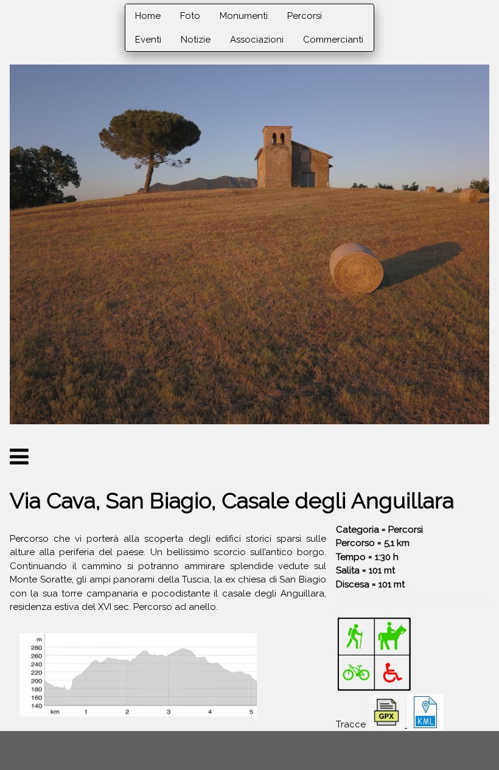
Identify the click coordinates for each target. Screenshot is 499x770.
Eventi (148, 39)
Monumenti (244, 15)
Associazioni (257, 39)
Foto (190, 15)
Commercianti (333, 39)
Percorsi (304, 15)
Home (148, 15)
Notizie (196, 39)
